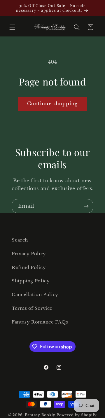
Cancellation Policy (35, 294)
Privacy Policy (29, 253)
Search (20, 240)
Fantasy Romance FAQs (40, 322)
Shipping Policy (31, 281)
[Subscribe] (86, 206)
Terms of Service (32, 308)
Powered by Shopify (77, 415)
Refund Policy (29, 267)
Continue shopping (52, 103)
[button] (12, 27)
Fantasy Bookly (40, 415)
